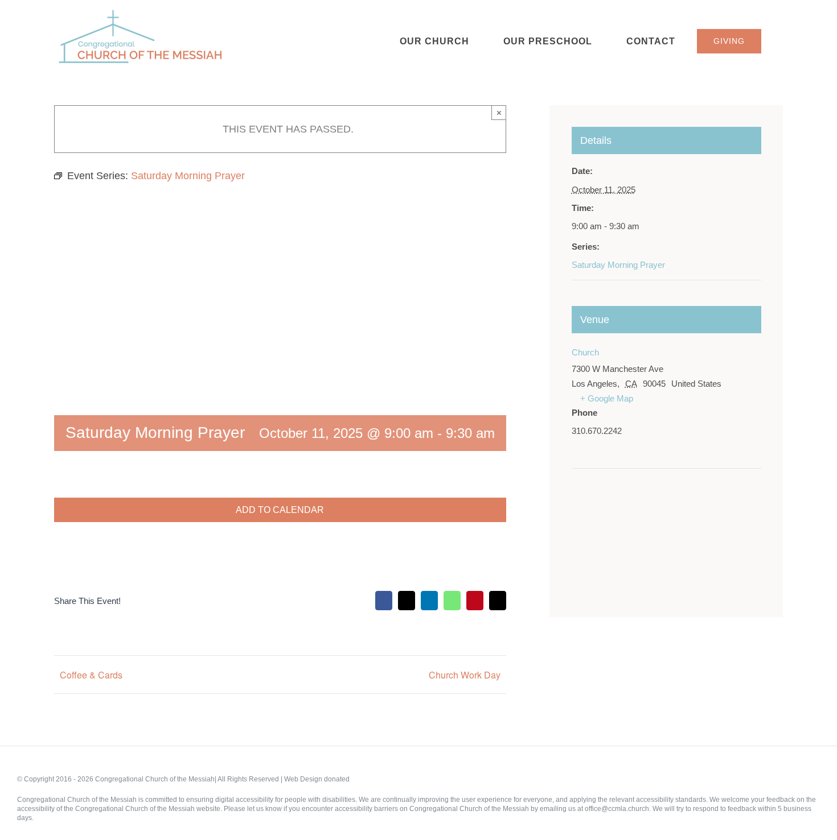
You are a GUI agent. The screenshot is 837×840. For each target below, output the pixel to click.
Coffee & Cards (91, 674)
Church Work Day (464, 674)
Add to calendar (280, 510)
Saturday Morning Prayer (618, 265)
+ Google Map (606, 398)
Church (585, 352)
